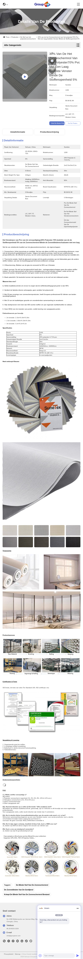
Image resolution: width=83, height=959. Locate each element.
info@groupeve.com (13, 936)
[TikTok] (26, 941)
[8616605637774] (30, 941)
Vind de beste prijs (57, 123)
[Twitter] (8, 941)
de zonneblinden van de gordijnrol (18, 890)
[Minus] (77, 908)
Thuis (7, 37)
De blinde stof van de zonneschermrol (32, 885)
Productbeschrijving (49, 132)
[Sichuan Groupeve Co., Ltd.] (42, 4)
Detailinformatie (17, 132)
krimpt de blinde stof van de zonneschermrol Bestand (26, 894)
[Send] (77, 955)
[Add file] (40, 955)
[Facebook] (13, 941)
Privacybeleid (8, 954)
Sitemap (17, 954)
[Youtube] (17, 941)
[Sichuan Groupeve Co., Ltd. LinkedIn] (21, 941)
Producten (14, 37)
